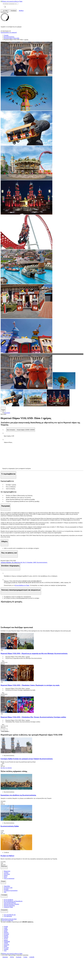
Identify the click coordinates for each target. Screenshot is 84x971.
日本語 (6, 943)
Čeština (6, 929)
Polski (5, 946)
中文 (5, 950)
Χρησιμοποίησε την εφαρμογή (9, 32)
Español (6, 935)
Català (5, 928)
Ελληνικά (6, 934)
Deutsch (6, 932)
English (6, 926)
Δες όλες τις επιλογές (6, 767)
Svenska (6, 949)
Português (6, 944)
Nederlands (7, 941)
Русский (6, 947)
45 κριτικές (7, 412)
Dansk (5, 931)
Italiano (6, 940)
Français (6, 937)
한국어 (6, 938)
